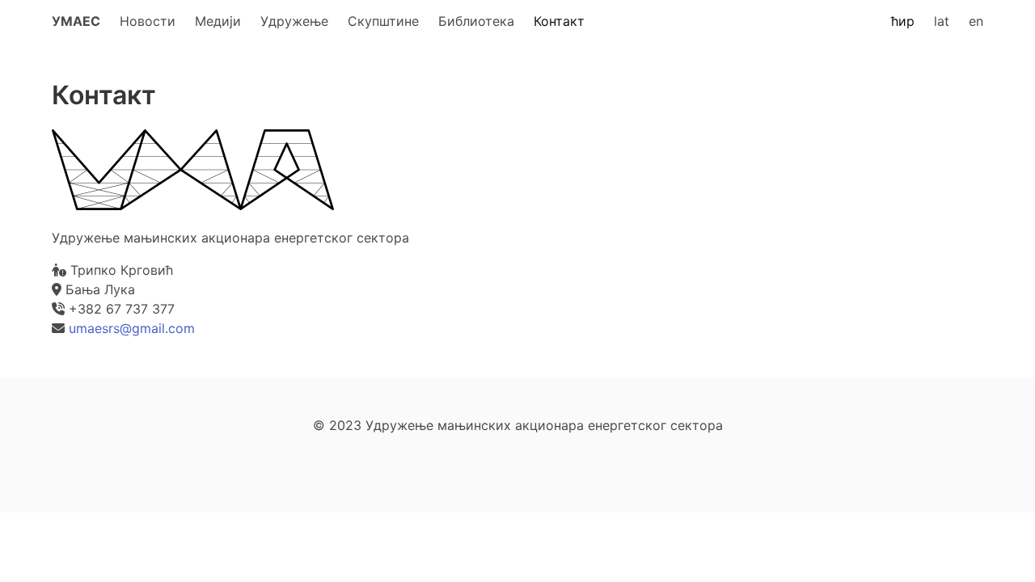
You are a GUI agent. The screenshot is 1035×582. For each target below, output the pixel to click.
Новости (147, 21)
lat (941, 21)
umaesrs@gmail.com (132, 328)
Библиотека (476, 21)
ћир (903, 21)
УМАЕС (76, 21)
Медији (218, 21)
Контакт (559, 21)
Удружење (294, 21)
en (976, 21)
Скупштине (383, 21)
